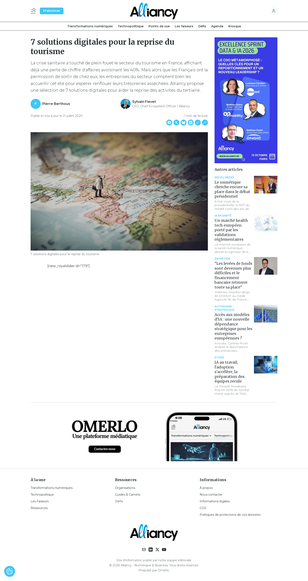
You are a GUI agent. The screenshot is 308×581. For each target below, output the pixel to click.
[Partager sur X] (176, 122)
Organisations (125, 488)
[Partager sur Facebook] (169, 122)
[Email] (144, 549)
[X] (157, 549)
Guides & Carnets (127, 494)
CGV (203, 508)
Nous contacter (211, 494)
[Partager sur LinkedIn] (191, 122)
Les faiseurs (184, 26)
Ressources (39, 508)
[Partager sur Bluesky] (183, 122)
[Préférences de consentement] (9, 571)
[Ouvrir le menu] (34, 11)
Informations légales (215, 501)
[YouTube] (164, 549)
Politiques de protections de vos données (230, 515)
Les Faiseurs (40, 501)
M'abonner (51, 11)
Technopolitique (131, 26)
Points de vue (159, 26)
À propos (206, 488)
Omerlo (163, 570)
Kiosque (234, 26)
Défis (202, 26)
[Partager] (205, 122)
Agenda (217, 26)
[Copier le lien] (198, 122)
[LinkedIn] (151, 549)
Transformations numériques (90, 26)
